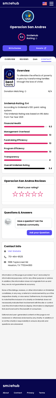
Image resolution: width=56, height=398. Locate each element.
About (6, 392)
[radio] (15, 194)
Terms (42, 392)
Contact (18, 392)
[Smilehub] (11, 3)
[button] (51, 3)
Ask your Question (39, 232)
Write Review (15, 48)
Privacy (30, 392)
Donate (39, 48)
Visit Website (14, 251)
